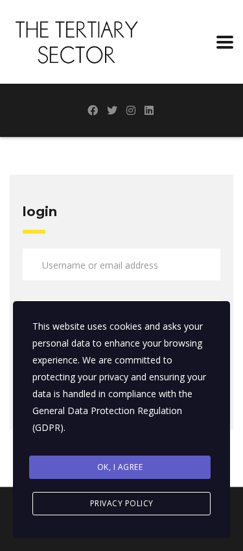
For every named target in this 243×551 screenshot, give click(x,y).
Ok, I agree (120, 466)
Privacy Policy (122, 503)
